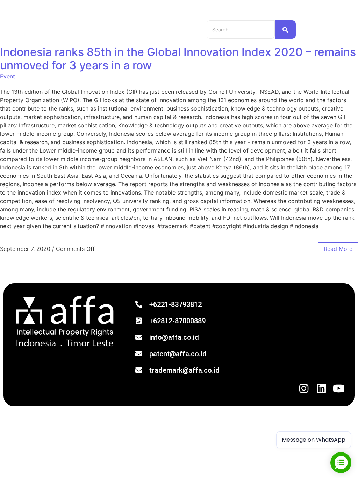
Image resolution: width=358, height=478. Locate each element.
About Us (89, 34)
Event (7, 76)
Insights (134, 24)
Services (159, 24)
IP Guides (108, 24)
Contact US (119, 34)
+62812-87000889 (177, 321)
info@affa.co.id (174, 337)
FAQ (144, 34)
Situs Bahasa (316, 29)
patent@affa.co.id (178, 354)
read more (338, 248)
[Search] (285, 29)
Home (84, 24)
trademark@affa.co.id (184, 370)
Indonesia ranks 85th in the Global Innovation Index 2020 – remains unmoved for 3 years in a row (178, 58)
